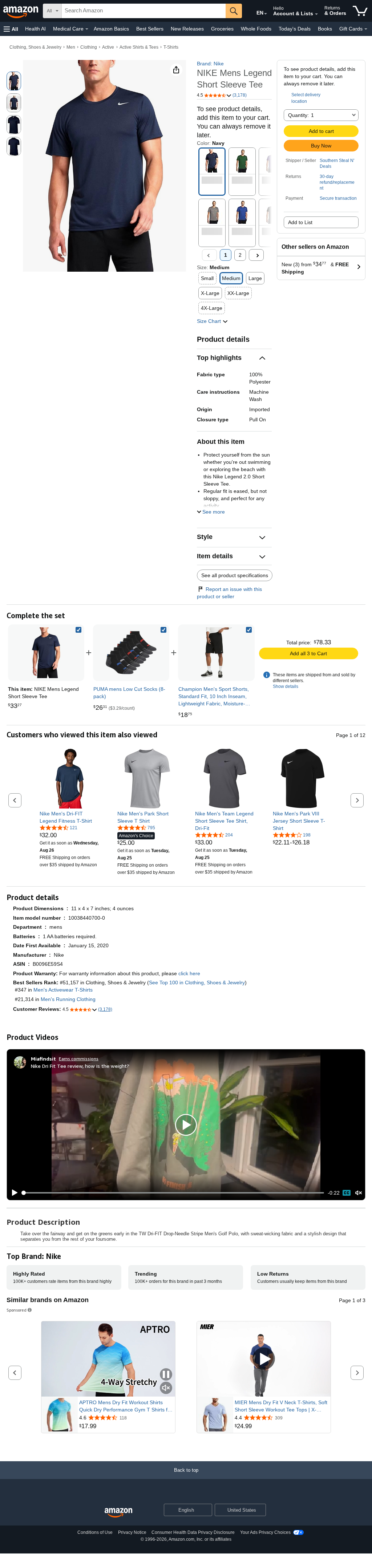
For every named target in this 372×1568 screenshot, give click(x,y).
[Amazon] (21, 11)
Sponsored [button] (17, 1310)
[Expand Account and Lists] (316, 14)
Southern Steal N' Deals (337, 163)
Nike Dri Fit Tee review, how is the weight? (80, 1066)
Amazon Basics (111, 29)
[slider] (173, 1193)
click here (189, 973)
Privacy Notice (132, 1532)
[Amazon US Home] (118, 1513)
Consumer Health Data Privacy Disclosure (193, 1532)
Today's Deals (295, 29)
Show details (285, 686)
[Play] (13, 1193)
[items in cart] (360, 11)
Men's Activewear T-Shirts (63, 990)
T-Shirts (170, 47)
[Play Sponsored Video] (263, 1359)
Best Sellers (149, 29)
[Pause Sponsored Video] (166, 1375)
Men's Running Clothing (68, 999)
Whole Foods (256, 29)
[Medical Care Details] (86, 29)
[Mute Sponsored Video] (166, 1388)
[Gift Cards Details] (365, 29)
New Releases (187, 29)
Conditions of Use (95, 1532)
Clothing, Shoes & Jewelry (35, 47)
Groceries (222, 29)
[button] (10, 29)
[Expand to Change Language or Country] (265, 14)
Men (70, 47)
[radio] (14, 81)
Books (325, 29)
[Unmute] (358, 1193)
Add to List (300, 222)
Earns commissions (78, 1058)
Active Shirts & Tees (139, 47)
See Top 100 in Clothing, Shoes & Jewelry (197, 982)
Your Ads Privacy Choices (265, 1532)
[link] (131, 652)
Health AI (35, 29)
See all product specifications (234, 575)
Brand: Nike (210, 63)
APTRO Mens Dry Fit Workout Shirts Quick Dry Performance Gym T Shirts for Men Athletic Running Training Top (125, 1406)
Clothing (88, 47)
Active (108, 47)
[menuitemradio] (347, 1193)
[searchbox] (144, 11)
